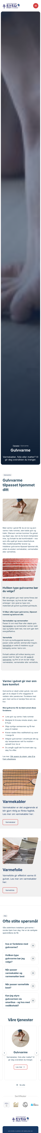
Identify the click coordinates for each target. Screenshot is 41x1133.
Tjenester (16, 446)
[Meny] (35, 5)
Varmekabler (8, 626)
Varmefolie (7, 645)
